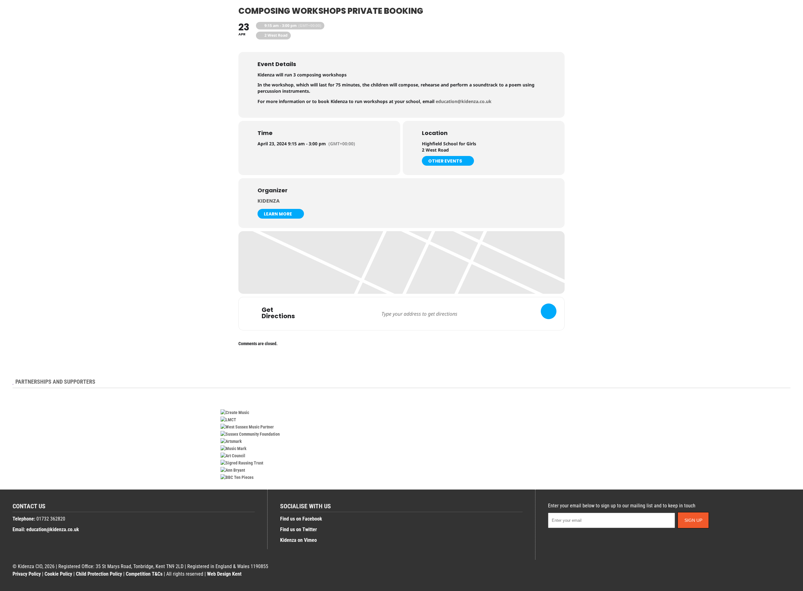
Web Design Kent (224, 574)
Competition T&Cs (144, 574)
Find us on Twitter (298, 529)
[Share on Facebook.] (782, 17)
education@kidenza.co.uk (464, 101)
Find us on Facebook (301, 519)
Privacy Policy (27, 574)
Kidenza (269, 201)
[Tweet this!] (788, 17)
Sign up (693, 520)
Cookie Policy (58, 574)
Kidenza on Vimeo (298, 540)
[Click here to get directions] (548, 311)
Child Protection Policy (99, 574)
